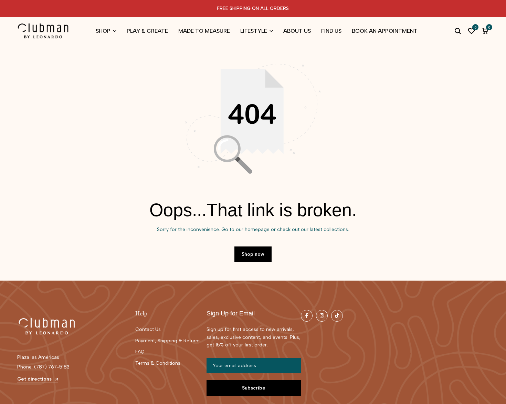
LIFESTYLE (253, 31)
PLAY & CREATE (147, 31)
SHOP (103, 31)
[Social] (307, 316)
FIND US (331, 31)
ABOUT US (297, 31)
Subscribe (253, 388)
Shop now (253, 254)
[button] (471, 31)
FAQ (140, 352)
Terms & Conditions (157, 363)
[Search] (458, 31)
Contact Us (148, 329)
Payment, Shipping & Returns (168, 341)
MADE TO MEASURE (204, 31)
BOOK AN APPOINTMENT (385, 31)
